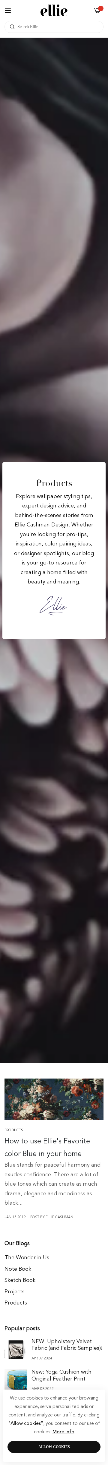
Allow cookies (54, 1447)
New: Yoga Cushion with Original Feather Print (62, 1375)
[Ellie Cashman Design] (54, 10)
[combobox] (54, 27)
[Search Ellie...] (10, 27)
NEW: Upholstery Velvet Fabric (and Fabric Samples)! (67, 1345)
